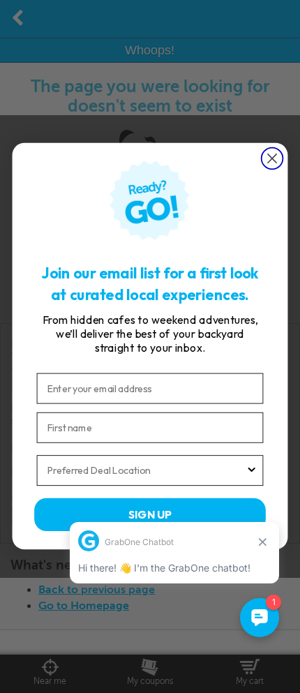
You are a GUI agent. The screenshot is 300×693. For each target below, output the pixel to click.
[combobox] (146, 471)
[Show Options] (252, 471)
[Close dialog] (272, 159)
